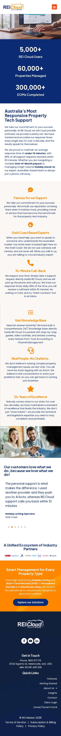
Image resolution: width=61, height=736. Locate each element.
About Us (49, 688)
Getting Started (48, 683)
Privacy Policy (36, 726)
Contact (52, 697)
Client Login (50, 702)
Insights (52, 693)
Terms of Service (15, 722)
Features (52, 678)
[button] (54, 6)
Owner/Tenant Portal (45, 707)
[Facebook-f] (24, 641)
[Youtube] (30, 641)
